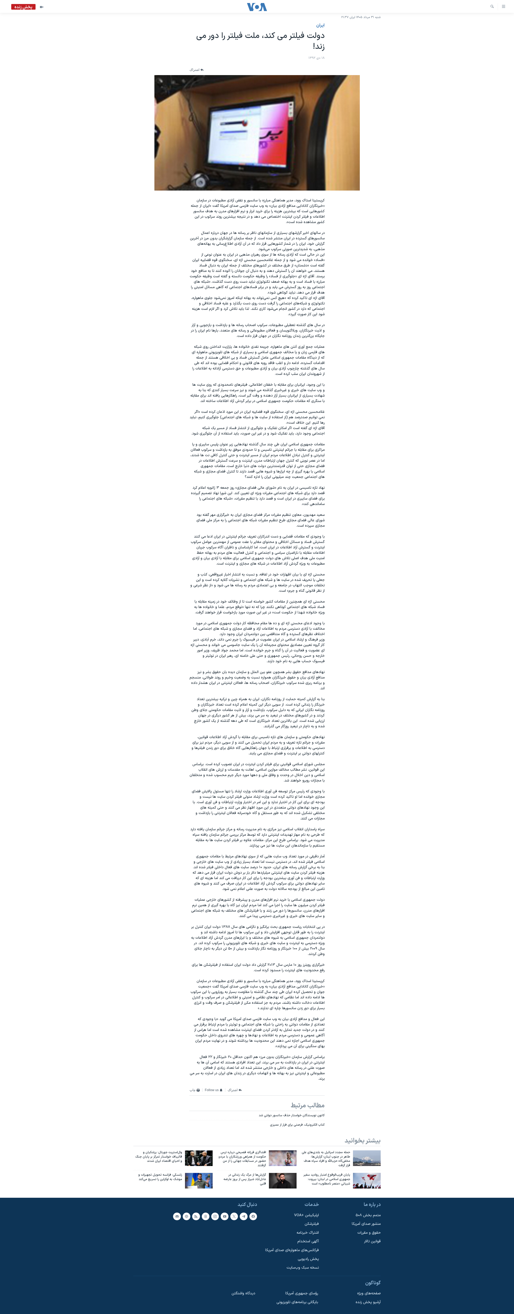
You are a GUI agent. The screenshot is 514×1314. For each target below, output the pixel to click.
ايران (320, 25)
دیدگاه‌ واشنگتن (243, 1293)
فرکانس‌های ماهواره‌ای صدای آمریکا (292, 1250)
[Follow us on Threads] (205, 1216)
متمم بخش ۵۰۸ (368, 1215)
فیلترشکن (312, 1224)
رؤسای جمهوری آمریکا (301, 1293)
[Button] (197, 70)
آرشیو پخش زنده (368, 1302)
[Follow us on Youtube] (224, 1216)
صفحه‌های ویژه (369, 1293)
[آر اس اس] (196, 1216)
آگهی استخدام (308, 1241)
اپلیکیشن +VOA (306, 1215)
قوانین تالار (372, 1241)
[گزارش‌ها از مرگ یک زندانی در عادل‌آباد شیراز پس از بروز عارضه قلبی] (283, 1181)
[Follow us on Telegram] (243, 1216)
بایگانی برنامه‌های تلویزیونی (297, 1302)
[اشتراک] (177, 1216)
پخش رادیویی (308, 1259)
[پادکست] (186, 1216)
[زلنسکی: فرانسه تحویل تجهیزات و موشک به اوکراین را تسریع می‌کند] (199, 1181)
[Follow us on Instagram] (215, 1216)
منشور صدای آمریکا (366, 1224)
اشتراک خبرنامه (308, 1232)
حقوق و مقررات (369, 1232)
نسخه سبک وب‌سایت (303, 1267)
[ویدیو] (42, 7)
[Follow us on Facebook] (253, 1216)
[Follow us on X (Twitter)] (234, 1216)
